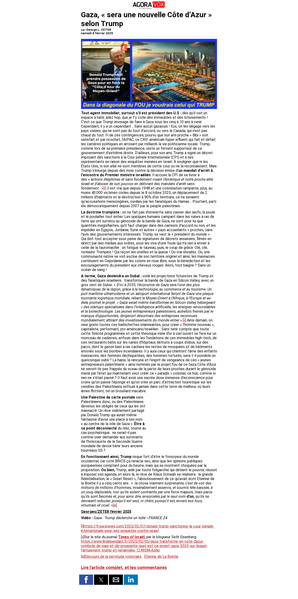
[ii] (184, 320)
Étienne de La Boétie (161, 556)
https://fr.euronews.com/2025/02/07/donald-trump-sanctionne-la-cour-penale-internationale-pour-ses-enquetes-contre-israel (147, 528)
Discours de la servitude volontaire (113, 556)
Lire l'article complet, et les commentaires (124, 567)
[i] (104, 188)
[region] (182, 419)
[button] (86, 580)
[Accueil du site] (149, 8)
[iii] (115, 505)
